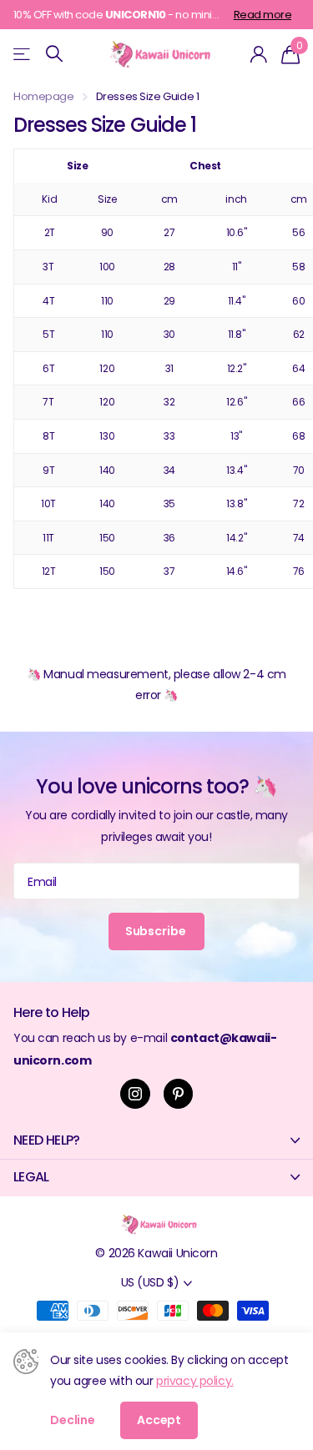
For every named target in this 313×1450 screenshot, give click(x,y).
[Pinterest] (179, 1094)
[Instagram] (135, 1094)
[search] (54, 54)
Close (156, 1140)
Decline (72, 1420)
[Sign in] (259, 54)
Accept (159, 1420)
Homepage (43, 96)
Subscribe (157, 931)
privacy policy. (195, 1380)
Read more (262, 15)
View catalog (23, 54)
